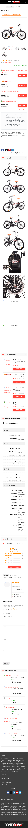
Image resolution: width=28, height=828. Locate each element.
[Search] (25, 2)
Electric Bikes (10, 6)
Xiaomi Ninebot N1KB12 (17, 735)
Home (2, 6)
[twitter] (11, 792)
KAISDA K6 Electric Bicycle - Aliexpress (18, 375)
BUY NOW (22, 75)
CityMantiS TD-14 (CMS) (17, 677)
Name (5, 651)
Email (5, 657)
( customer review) (14, 60)
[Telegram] (20, 792)
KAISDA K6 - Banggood (16, 403)
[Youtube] (17, 792)
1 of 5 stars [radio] (11, 608)
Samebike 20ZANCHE (17, 688)
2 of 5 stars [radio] (11, 608)
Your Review (7, 613)
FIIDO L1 (13, 698)
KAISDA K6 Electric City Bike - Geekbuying (18, 389)
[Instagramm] (14, 792)
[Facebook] (8, 792)
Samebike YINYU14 (16, 709)
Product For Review (6, 782)
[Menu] (2, 2)
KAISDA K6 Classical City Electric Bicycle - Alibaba (19, 361)
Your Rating (6, 609)
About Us (3, 774)
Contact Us (4, 784)
